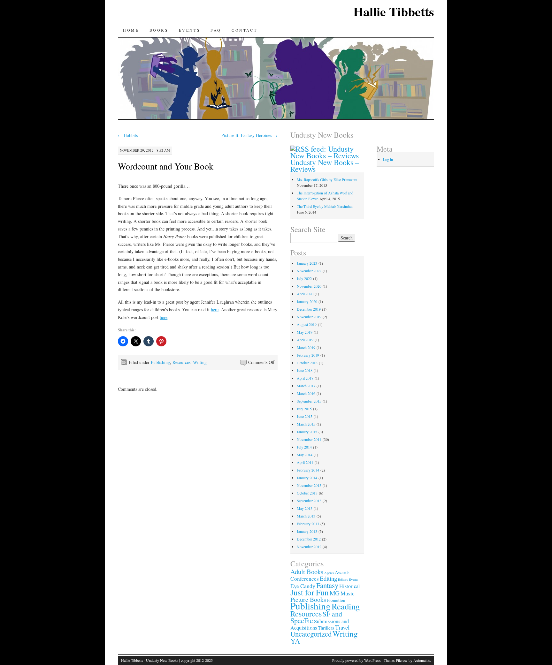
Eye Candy (302, 586)
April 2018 (305, 378)
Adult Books (306, 571)
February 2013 (308, 523)
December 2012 (309, 538)
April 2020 (305, 293)
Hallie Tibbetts (393, 11)
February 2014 (308, 469)
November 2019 (309, 316)
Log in (388, 159)
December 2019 (309, 309)
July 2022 (304, 278)
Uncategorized (311, 634)
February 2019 (308, 355)
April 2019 (305, 339)
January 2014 (307, 477)
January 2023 (307, 263)
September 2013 (309, 500)
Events (190, 30)
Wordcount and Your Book (165, 166)
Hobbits (128, 135)
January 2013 (307, 531)
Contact (244, 30)
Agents (329, 573)
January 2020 (307, 301)
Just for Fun (309, 592)
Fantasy (327, 585)
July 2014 (304, 447)
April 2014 (305, 462)
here (214, 309)
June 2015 (304, 416)
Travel (342, 627)
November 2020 (309, 286)
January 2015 (307, 431)
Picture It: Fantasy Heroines (249, 135)
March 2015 (306, 424)
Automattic (421, 660)
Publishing (160, 362)
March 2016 (306, 393)
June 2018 (304, 370)
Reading (346, 606)
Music (348, 593)
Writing (200, 362)
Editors (343, 579)
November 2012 (309, 546)
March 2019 (306, 347)
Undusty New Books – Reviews (324, 165)
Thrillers (326, 627)
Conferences (304, 578)
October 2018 (307, 362)
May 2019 (304, 332)
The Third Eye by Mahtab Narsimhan (325, 206)
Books (159, 30)
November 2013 (309, 485)
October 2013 (307, 492)
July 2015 (304, 408)
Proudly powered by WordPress (356, 660)
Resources (181, 362)
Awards (342, 572)
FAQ (216, 30)
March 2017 (306, 385)
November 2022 (309, 270)
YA (295, 641)
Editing (328, 578)
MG (335, 593)
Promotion (336, 600)
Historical (349, 586)
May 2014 (304, 454)
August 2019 (307, 324)
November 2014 (309, 439)
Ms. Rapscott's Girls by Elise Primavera (327, 179)
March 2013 (306, 515)
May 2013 (304, 508)
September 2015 (309, 401)
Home (131, 30)
